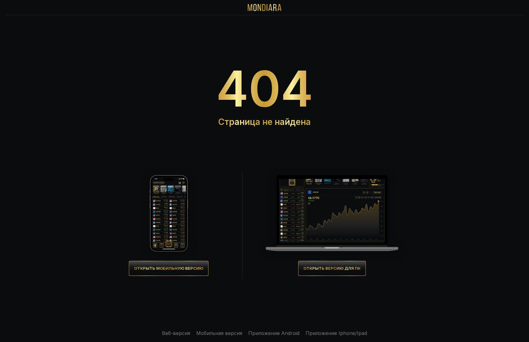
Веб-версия (176, 333)
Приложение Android (273, 333)
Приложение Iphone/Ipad (336, 333)
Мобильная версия (219, 333)
